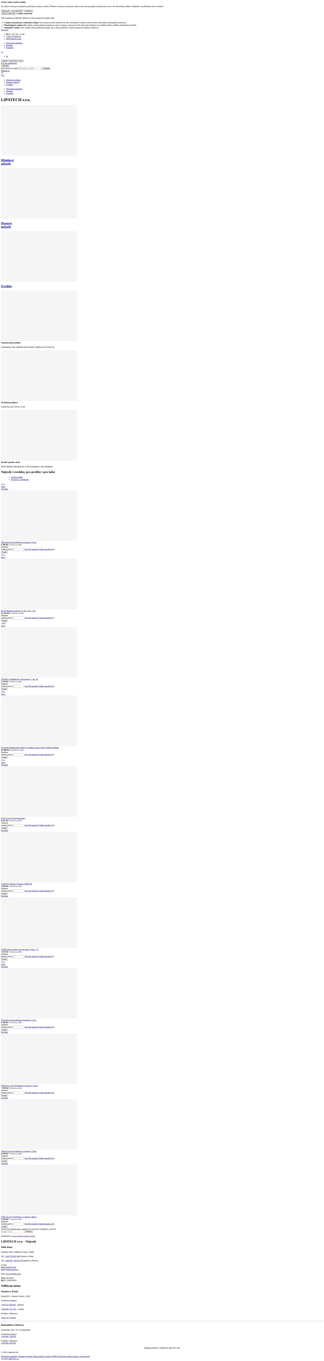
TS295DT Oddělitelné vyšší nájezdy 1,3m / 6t (19, 679)
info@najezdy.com (8, 1267)
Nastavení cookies (65, 1356)
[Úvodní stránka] (9, 63)
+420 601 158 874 (12, 1261)
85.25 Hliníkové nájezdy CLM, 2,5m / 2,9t (18, 611)
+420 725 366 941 (8, 1305)
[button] (2, 52)
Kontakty (10, 48)
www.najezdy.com (13, 1274)
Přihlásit (29, 1232)
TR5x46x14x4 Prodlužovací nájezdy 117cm (18, 542)
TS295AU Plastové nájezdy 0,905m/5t (16, 884)
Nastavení (5, 11)
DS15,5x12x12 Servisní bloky (13, 818)
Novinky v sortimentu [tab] (20, 480)
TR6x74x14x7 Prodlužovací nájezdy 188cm (18, 1217)
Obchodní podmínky (14, 43)
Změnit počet (6, 549)
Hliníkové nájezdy (13, 80)
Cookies (48, 1356)
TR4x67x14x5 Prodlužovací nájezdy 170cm (18, 1151)
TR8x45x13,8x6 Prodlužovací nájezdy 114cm (19, 1086)
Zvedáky (9, 85)
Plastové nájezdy (12, 82)
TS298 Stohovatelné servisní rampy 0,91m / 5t (19, 949)
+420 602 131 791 (8, 1309)
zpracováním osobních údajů (23, 1236)
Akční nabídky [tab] (17, 477)
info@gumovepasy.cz (9, 1269)
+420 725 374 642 (8, 1318)
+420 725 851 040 (12, 1256)
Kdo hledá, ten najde (9, 68)
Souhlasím (28, 11)
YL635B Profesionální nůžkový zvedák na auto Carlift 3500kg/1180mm (30, 748)
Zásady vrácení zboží (81, 1356)
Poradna (9, 45)
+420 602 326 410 (8, 1343)
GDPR (55, 1356)
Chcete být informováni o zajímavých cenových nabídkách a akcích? (28, 1229)
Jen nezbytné (17, 11)
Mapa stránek (38, 1356)
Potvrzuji (4, 30)
